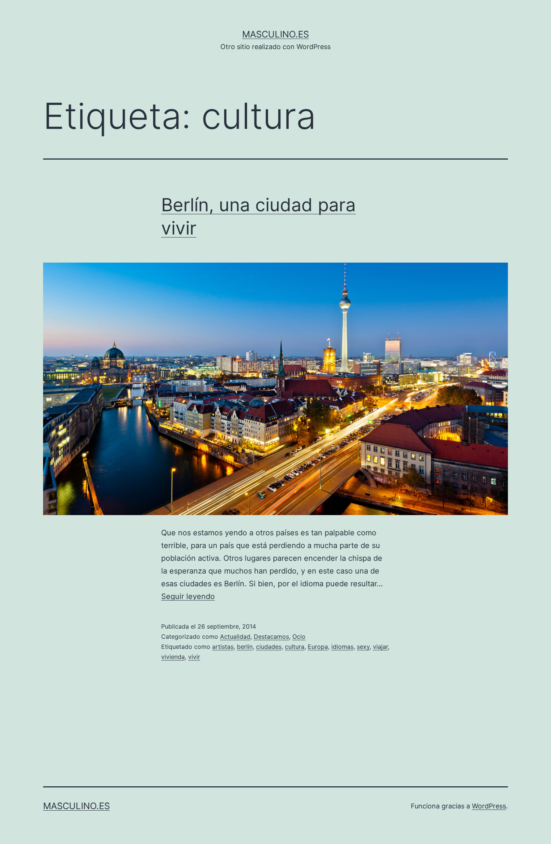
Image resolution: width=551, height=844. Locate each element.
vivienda (173, 656)
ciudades (268, 646)
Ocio (298, 636)
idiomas (342, 646)
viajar (380, 646)
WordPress (489, 806)
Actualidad (235, 636)
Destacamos (271, 636)
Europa (318, 646)
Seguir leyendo (188, 596)
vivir (194, 656)
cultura (294, 646)
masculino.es (275, 34)
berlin (245, 646)
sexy (363, 646)
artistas (223, 646)
